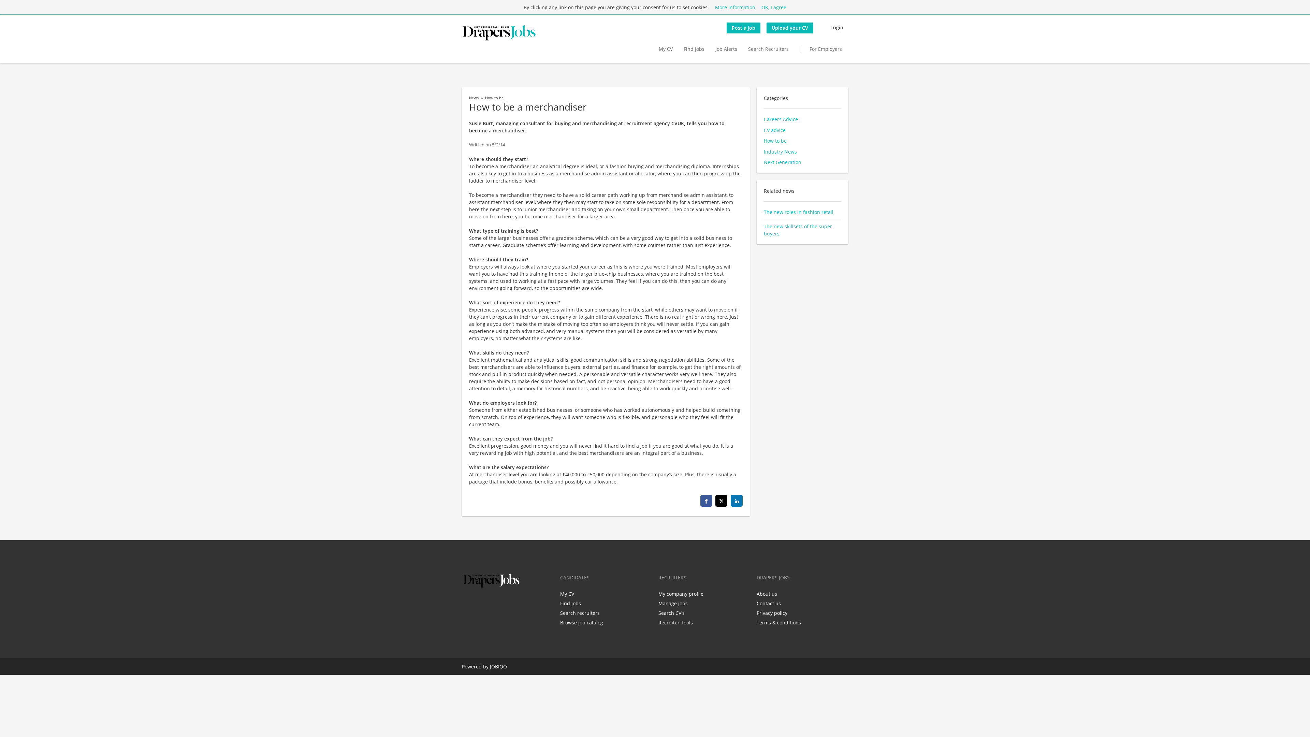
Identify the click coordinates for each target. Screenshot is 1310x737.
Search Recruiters (768, 49)
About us (767, 594)
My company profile (680, 594)
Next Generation (782, 162)
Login (836, 27)
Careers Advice (781, 119)
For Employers (826, 49)
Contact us (769, 603)
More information (735, 7)
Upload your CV (790, 28)
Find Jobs (694, 49)
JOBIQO (498, 666)
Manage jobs (673, 603)
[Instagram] (501, 603)
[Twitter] (478, 603)
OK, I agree (773, 7)
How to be (494, 98)
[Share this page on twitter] (721, 501)
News (474, 98)
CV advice (775, 130)
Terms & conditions (779, 622)
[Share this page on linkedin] (737, 501)
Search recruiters (580, 613)
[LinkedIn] (489, 603)
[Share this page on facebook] (706, 501)
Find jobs (570, 603)
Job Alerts (726, 49)
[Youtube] (510, 603)
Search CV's (671, 613)
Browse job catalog (581, 622)
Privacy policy (772, 613)
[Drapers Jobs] (499, 33)
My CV (666, 49)
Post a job (743, 28)
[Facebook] (467, 603)
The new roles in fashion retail (798, 212)
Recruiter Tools (675, 622)
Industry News (780, 151)
